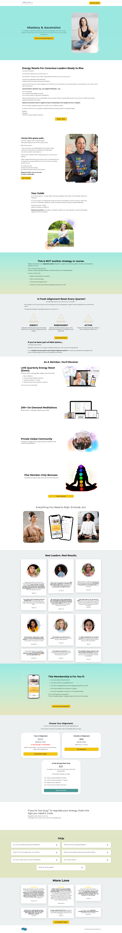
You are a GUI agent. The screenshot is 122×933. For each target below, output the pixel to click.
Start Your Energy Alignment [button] (61, 706)
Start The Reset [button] (61, 496)
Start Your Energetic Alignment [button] (44, 38)
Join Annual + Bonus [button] (40, 754)
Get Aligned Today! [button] (61, 922)
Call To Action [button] (26, 178)
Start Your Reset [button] (61, 790)
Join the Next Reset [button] (61, 337)
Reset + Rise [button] (61, 119)
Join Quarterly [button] (81, 749)
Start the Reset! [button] (94, 3)
